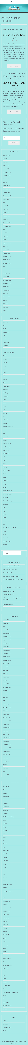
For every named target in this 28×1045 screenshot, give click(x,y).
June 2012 (5, 303)
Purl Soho (5, 460)
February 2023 (6, 179)
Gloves (4, 403)
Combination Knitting (8, 352)
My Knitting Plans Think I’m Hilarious (12, 566)
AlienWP (14, 1043)
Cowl (4, 356)
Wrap (4, 534)
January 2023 (6, 182)
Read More (15, 66)
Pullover (5, 457)
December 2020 (7, 222)
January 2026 (6, 155)
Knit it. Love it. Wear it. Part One (14, 84)
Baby (4, 325)
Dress (4, 372)
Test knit (5, 507)
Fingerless (5, 389)
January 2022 (6, 185)
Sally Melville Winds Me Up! (14, 36)
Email (4, 135)
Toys (4, 511)
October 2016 (6, 287)
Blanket (5, 329)
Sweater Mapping (7, 501)
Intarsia (5, 413)
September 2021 (7, 196)
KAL (4, 416)
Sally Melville (11, 78)
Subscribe (14, 142)
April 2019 (5, 236)
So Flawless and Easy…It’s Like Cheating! (13, 579)
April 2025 (5, 162)
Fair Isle (5, 379)
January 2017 (6, 276)
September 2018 (7, 243)
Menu (15, 2)
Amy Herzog (6, 322)
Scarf (4, 474)
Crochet (5, 359)
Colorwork (5, 349)
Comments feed (7, 1027)
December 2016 (7, 280)
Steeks (5, 487)
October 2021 (6, 192)
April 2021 (5, 209)
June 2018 (5, 246)
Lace (4, 430)
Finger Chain (6, 386)
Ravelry (5, 463)
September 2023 (7, 175)
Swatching (5, 497)
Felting (5, 383)
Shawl (4, 477)
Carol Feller (6, 342)
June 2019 (5, 229)
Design (8, 29)
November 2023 (7, 172)
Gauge (4, 399)
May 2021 (5, 206)
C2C (4, 335)
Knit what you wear (7, 420)
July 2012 (5, 300)
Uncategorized (6, 521)
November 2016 (7, 283)
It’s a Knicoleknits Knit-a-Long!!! (11, 576)
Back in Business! (7, 572)
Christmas (5, 345)
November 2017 (7, 256)
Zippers (5, 544)
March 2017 (6, 270)
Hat (4, 409)
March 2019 (6, 239)
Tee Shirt (5, 504)
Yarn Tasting (6, 538)
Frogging (5, 396)
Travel (4, 514)
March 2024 (6, 165)
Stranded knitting (7, 490)
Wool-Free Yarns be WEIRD (10, 569)
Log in (4, 1020)
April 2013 (5, 293)
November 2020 (7, 226)
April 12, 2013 (14, 40)
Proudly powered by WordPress (10, 1041)
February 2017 (6, 273)
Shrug (4, 484)
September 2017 (7, 263)
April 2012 (5, 307)
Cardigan (8, 73)
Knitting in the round (8, 426)
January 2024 (6, 169)
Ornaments (6, 450)
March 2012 (6, 310)
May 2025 (5, 158)
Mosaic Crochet (7, 443)
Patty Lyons (6, 453)
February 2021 (6, 216)
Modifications (19, 77)
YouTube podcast (7, 541)
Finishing (5, 393)
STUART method (7, 494)
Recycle (5, 467)
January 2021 (6, 219)
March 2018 (6, 249)
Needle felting (6, 447)
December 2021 (7, 189)
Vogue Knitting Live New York (10, 528)
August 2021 (6, 199)
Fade (4, 376)
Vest (20, 78)
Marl (4, 433)
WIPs (4, 531)
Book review (6, 332)
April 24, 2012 (14, 88)
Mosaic (5, 440)
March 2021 (6, 212)
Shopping (5, 480)
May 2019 (5, 233)
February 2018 (6, 253)
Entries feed (6, 1024)
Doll (4, 369)
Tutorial (5, 517)
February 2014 (6, 290)
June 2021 (5, 202)
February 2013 (6, 297)
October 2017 (6, 260)
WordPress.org (7, 1031)
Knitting (15, 29)
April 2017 (5, 266)
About (12, 591)
